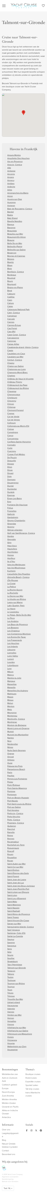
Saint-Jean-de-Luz (15, 882)
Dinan (10, 470)
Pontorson (12, 794)
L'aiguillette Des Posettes (18, 574)
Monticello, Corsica (16, 718)
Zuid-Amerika (8, 1095)
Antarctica (6, 1117)
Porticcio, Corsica (15, 813)
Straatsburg (12, 961)
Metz (9, 709)
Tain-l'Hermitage (14, 964)
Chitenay (11, 407)
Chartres (11, 375)
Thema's (29, 1070)
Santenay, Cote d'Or (16, 933)
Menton (10, 706)
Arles (9, 189)
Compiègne (12, 432)
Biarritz (10, 262)
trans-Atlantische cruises (32, 1094)
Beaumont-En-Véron (16, 237)
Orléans (10, 759)
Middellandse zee (10, 1074)
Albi (9, 167)
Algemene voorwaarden (10, 1177)
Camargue (12, 315)
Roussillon (12, 857)
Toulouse (11, 980)
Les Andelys (12, 621)
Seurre (10, 955)
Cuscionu (11, 451)
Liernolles (11, 652)
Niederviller (12, 744)
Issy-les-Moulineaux (16, 567)
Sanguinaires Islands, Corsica (20, 926)
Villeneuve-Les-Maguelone (19, 1033)
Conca (10, 435)
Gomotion (15, 1181)
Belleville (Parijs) (14, 246)
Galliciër (11, 514)
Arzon (10, 196)
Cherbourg (12, 397)
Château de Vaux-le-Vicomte (20, 378)
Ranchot (11, 829)
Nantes (10, 737)
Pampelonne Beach (16, 769)
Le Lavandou (13, 611)
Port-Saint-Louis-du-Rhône (19, 804)
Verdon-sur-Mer (14, 1015)
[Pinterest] (40, 1130)
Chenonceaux (13, 394)
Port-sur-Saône (14, 807)
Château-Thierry (14, 381)
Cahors (10, 303)
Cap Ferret (12, 328)
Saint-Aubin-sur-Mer (16, 863)
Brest (9, 290)
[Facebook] (26, 1130)
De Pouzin (12, 457)
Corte (9, 448)
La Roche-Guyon (14, 589)
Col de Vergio (13, 419)
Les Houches (13, 643)
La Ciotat (11, 583)
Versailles (11, 1021)
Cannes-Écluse (14, 325)
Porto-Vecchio (13, 816)
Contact (5, 1150)
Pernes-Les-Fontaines (17, 778)
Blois (9, 268)
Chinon (10, 404)
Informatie (8, 1125)
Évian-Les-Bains (14, 498)
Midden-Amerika (9, 1099)
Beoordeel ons (8, 1154)
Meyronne (12, 712)
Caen (9, 300)
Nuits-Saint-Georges (16, 750)
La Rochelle (12, 592)
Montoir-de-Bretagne (16, 725)
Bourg (10, 281)
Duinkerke (12, 489)
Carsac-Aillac (13, 344)
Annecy (10, 180)
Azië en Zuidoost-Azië (10, 1079)
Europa (5, 1088)
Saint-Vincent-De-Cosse (18, 920)
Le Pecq (11, 618)
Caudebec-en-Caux (16, 353)
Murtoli (10, 731)
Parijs (9, 772)
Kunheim (11, 570)
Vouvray (11, 1043)
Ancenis (11, 174)
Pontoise (11, 791)
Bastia (10, 215)
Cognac (10, 413)
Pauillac (10, 775)
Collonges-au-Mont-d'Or (18, 426)
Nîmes (10, 747)
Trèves (10, 992)
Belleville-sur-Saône (16, 249)
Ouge (9, 763)
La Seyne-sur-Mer (15, 596)
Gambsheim (12, 517)
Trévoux (11, 996)
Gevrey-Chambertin (16, 520)
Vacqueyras (12, 1005)
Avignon (11, 205)
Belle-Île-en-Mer (14, 243)
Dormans (11, 479)
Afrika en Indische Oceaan (10, 1112)
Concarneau (12, 438)
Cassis (10, 350)
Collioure (11, 422)
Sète (9, 952)
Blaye (9, 265)
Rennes (10, 838)
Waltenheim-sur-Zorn (16, 1046)
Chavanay (11, 391)
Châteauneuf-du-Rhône (18, 388)
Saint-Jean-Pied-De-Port (18, 889)
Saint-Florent (13, 876)
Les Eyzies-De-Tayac (16, 637)
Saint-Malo (12, 901)
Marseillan (12, 684)
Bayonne (11, 227)
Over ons (6, 1129)
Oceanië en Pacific (10, 1106)
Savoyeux (11, 945)
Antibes (10, 183)
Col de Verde (13, 416)
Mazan (10, 696)
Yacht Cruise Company (24, 5)
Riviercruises (31, 1077)
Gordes (10, 536)
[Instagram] (31, 1130)
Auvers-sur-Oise (14, 199)
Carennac (11, 341)
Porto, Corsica (13, 819)
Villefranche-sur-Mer (16, 1027)
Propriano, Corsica (15, 822)
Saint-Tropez (13, 917)
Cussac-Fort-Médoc (16, 454)
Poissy (10, 781)
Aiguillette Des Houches (18, 158)
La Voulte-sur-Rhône (16, 599)
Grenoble (11, 539)
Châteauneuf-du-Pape (17, 385)
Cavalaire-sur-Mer (15, 356)
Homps (10, 555)
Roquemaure (13, 848)
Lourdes (11, 662)
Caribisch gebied (9, 1084)
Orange (10, 753)
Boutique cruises (32, 1074)
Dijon (9, 466)
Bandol (10, 211)
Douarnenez (13, 482)
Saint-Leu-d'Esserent (16, 898)
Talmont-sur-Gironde (16, 967)
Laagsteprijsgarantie (10, 1135)
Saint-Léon (12, 895)
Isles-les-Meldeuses (16, 564)
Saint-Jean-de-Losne (16, 879)
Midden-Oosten (9, 1103)
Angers (10, 177)
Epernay (11, 495)
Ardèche (11, 186)
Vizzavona (12, 1040)
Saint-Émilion (13, 870)
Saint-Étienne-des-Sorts (18, 873)
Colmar (10, 429)
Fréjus (10, 507)
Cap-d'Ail (11, 331)
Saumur (10, 939)
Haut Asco (12, 545)
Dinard (10, 473)
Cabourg (11, 293)
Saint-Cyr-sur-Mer (15, 866)
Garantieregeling (7, 1179)
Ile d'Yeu (11, 561)
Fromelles (11, 511)
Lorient (10, 659)
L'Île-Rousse (12, 580)
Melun (10, 703)
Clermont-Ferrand (15, 410)
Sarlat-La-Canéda (15, 936)
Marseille (11, 687)
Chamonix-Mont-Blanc (17, 372)
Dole (9, 476)
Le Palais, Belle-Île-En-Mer (19, 615)
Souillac (10, 958)
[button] (23, 112)
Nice (9, 741)
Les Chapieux (13, 630)
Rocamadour (13, 841)
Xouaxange (12, 1049)
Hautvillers (12, 548)
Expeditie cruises (32, 1081)
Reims (10, 835)
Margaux (11, 681)
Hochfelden (12, 552)
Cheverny (11, 400)
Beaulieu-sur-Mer (15, 233)
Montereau (12, 715)
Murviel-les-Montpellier (17, 734)
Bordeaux (11, 274)
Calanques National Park (18, 309)
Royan (10, 860)
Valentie (11, 1008)
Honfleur (11, 558)
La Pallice (11, 586)
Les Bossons (13, 627)
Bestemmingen (10, 1070)
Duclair (10, 485)
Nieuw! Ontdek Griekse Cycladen (10, 1145)
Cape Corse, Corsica (16, 334)
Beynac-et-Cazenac (16, 255)
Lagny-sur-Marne (15, 602)
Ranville (11, 832)
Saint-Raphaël (13, 911)
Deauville (11, 460)
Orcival (10, 756)
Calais (10, 306)
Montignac (12, 722)
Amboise (11, 170)
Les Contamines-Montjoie (19, 633)
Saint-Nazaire (13, 907)
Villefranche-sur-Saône (17, 1030)
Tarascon (11, 970)
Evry (9, 501)
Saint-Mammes (14, 904)
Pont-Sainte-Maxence (17, 788)
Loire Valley (12, 655)
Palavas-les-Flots (14, 766)
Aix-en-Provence (15, 161)
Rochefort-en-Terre (16, 844)
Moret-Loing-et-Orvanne (18, 728)
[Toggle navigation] (4, 6)
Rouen (10, 854)
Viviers (10, 1037)
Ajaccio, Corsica (14, 164)
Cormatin (11, 444)
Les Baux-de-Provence (17, 624)
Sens (9, 948)
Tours (9, 989)
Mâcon (10, 671)
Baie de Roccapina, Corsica (19, 208)
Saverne (11, 942)
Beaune (10, 240)
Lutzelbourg (12, 665)
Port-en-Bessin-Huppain (18, 797)
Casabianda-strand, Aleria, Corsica (22, 347)
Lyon (9, 668)
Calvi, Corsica (13, 312)
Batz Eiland (12, 218)
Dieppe (10, 463)
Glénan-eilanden (14, 529)
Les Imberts (12, 646)
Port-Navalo (12, 800)
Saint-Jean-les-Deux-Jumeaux (21, 885)
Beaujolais (12, 230)
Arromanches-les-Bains (17, 192)
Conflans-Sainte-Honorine (19, 441)
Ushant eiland (13, 1002)
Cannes (10, 322)
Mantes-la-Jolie (14, 678)
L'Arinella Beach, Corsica (18, 577)
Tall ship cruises (32, 1088)
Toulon (10, 977)
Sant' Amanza (13, 929)
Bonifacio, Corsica (15, 271)
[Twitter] (35, 1130)
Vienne (10, 1024)
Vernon (10, 1018)
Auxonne (11, 202)
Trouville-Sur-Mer (15, 999)
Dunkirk (10, 492)
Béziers (10, 259)
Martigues (11, 693)
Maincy (10, 674)
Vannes (10, 1011)
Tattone (10, 974)
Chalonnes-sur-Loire (16, 369)
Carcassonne (13, 337)
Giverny (10, 526)
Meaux (10, 700)
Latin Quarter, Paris (15, 605)
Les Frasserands (14, 640)
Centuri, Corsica (14, 359)
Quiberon (11, 826)
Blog (4, 1140)
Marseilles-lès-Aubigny (17, 690)
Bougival (11, 278)
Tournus (10, 986)
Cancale (11, 318)
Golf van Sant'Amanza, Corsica (21, 533)
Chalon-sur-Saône (15, 366)
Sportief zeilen (31, 1085)
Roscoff (10, 851)
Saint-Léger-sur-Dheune (18, 892)
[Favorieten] (43, 6)
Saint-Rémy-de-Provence (18, 914)
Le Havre (11, 608)
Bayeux (10, 224)
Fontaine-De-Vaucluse (17, 504)
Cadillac (11, 296)
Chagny (10, 363)
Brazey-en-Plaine (15, 287)
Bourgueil (11, 284)
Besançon (11, 252)
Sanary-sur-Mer (14, 923)
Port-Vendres (13, 810)
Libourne (11, 649)
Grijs (9, 542)
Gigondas (11, 523)
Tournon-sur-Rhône (16, 983)
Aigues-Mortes (14, 155)
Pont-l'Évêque (13, 785)
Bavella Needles (14, 221)
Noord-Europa (8, 1092)
